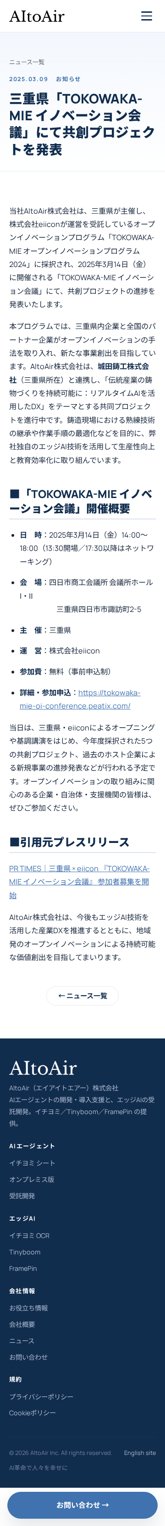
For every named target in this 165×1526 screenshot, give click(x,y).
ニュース (21, 1340)
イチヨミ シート (32, 1163)
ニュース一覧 (26, 62)
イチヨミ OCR (29, 1235)
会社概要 (22, 1324)
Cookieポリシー (32, 1412)
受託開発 (22, 1196)
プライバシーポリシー (41, 1396)
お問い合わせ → (82, 1505)
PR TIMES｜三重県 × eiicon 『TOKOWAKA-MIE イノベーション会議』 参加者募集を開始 (79, 881)
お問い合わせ (28, 1357)
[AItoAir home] (37, 16)
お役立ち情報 (28, 1308)
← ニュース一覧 (82, 996)
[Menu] (147, 16)
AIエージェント (32, 1146)
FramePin (23, 1268)
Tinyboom (24, 1252)
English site (140, 1453)
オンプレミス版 (31, 1179)
